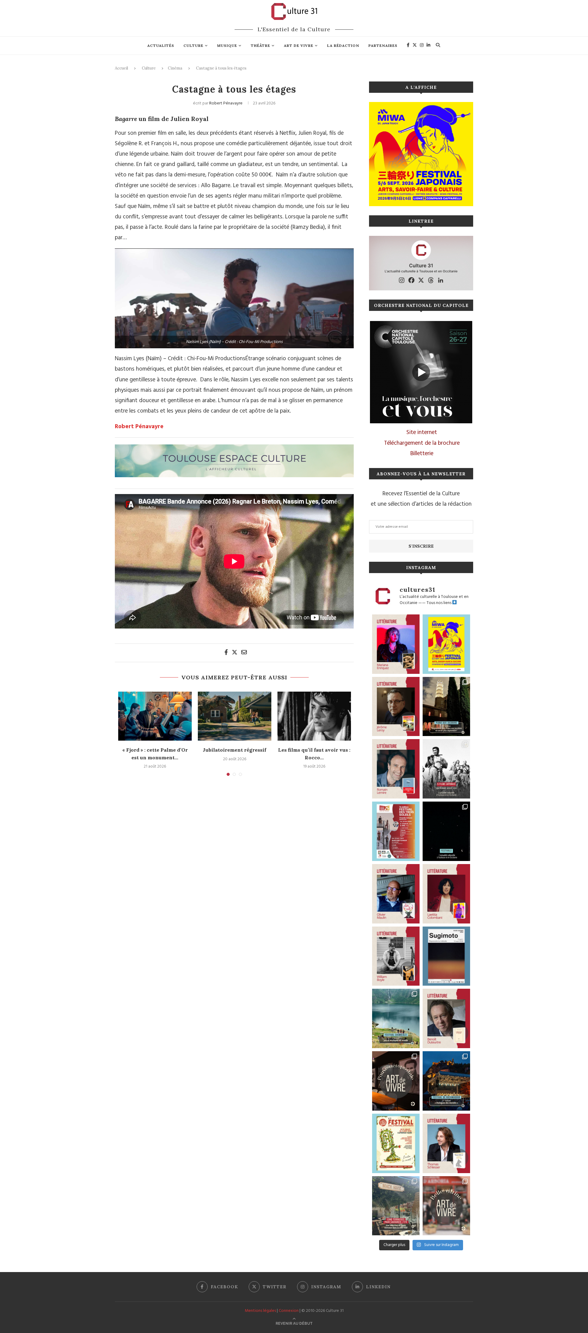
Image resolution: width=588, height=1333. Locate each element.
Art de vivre (298, 45)
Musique (227, 45)
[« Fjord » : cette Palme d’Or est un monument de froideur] (155, 716)
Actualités (160, 45)
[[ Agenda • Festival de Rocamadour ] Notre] (446, 1081)
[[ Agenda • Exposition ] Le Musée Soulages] (446, 956)
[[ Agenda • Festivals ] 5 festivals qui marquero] (446, 831)
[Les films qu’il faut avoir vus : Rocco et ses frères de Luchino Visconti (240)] (314, 716)
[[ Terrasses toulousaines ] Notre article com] (396, 1206)
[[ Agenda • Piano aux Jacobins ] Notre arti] (446, 706)
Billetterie (421, 453)
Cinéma (175, 68)
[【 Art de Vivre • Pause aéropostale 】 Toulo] (396, 1081)
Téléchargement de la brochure (422, 443)
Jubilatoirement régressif (234, 750)
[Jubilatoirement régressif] (234, 716)
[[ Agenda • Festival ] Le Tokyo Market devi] (446, 644)
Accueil (121, 68)
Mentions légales (260, 1310)
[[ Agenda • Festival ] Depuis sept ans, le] (396, 831)
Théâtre (260, 45)
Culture (193, 45)
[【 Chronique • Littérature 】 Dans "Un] (446, 893)
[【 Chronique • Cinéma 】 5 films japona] (446, 769)
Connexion (289, 1310)
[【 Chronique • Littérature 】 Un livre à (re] (446, 1018)
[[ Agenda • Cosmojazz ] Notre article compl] (396, 1018)
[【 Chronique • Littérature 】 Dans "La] (396, 644)
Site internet (421, 432)
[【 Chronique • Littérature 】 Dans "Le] (446, 1143)
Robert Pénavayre (226, 103)
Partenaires (383, 45)
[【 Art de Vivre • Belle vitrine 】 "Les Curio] (446, 1206)
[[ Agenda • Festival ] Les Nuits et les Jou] (396, 1143)
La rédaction (343, 45)
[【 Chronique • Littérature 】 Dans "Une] (396, 956)
